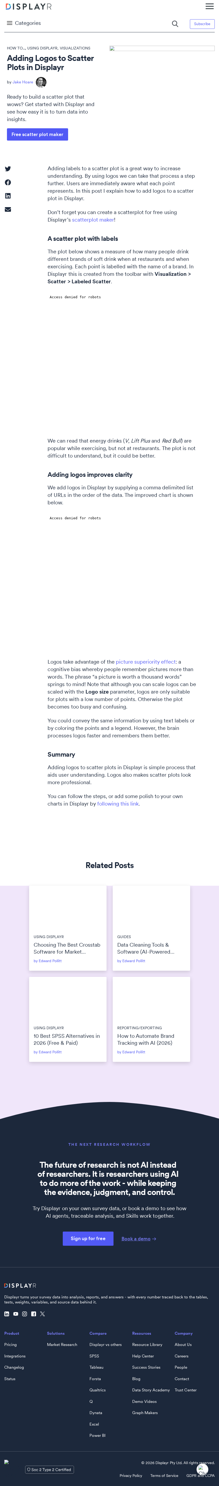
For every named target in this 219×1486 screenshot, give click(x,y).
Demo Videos (144, 1401)
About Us (183, 1344)
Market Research (62, 1344)
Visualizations (75, 48)
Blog (136, 1378)
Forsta (95, 1378)
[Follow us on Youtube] (17, 1314)
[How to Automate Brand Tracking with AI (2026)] (151, 999)
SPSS (94, 1356)
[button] (8, 169)
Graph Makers (145, 1412)
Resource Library (147, 1344)
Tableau (96, 1367)
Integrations (15, 1356)
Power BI (97, 1435)
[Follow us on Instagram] (26, 1314)
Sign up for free (88, 1238)
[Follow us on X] (44, 1314)
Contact (182, 1378)
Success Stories (146, 1367)
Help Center (143, 1356)
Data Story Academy (151, 1390)
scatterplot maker (93, 219)
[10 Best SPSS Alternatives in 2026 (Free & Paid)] (68, 999)
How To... (16, 48)
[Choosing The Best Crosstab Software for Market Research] (68, 908)
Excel (94, 1424)
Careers (182, 1356)
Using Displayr (42, 48)
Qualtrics (97, 1390)
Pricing (10, 1344)
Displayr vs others (105, 1344)
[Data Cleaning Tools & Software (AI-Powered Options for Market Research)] (151, 908)
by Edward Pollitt (48, 961)
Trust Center (185, 1390)
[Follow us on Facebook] (35, 1314)
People (181, 1367)
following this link (118, 803)
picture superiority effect (146, 662)
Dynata (95, 1412)
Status (9, 1378)
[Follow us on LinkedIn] (8, 1314)
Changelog (14, 1367)
